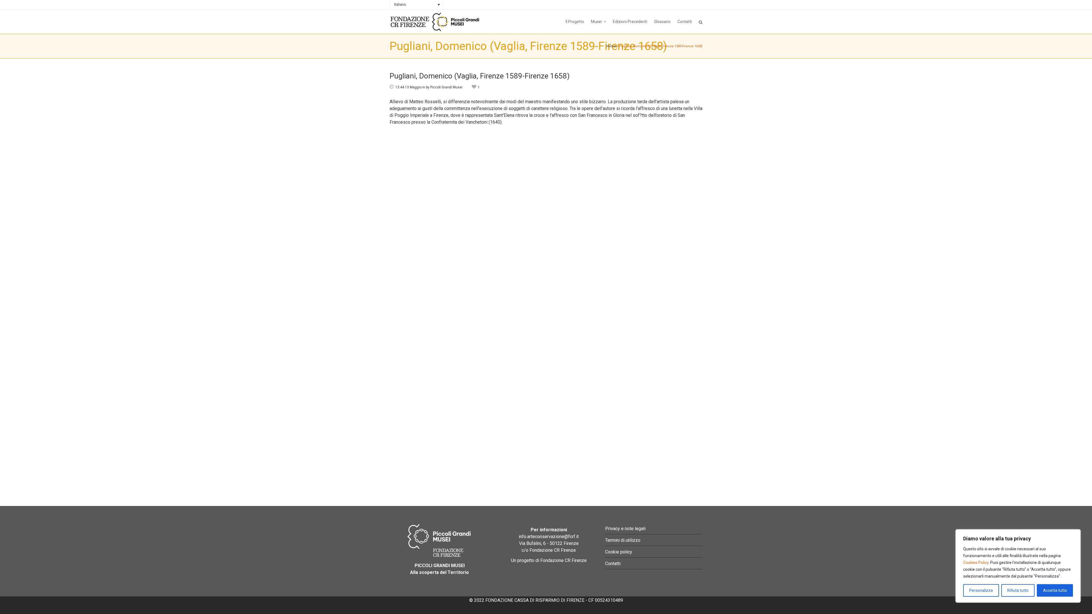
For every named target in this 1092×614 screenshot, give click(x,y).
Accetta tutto (1055, 590)
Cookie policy (618, 552)
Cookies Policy (975, 562)
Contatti (613, 563)
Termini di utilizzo (622, 540)
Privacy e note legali (625, 528)
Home (611, 46)
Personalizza (981, 590)
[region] (1018, 566)
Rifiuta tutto (1018, 590)
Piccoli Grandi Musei (446, 87)
